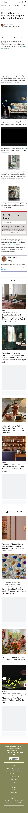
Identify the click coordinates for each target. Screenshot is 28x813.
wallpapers (5, 48)
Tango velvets (22, 46)
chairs (23, 148)
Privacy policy (14, 773)
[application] (14, 136)
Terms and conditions (14, 771)
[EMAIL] (11, 261)
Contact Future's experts (14, 768)
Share (4, 37)
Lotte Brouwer (9, 24)
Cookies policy (14, 776)
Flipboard (14, 798)
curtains (15, 244)
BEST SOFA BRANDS (14, 5)
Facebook (14, 787)
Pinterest (14, 784)
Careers (14, 779)
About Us (14, 765)
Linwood (13, 43)
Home (2, 9)
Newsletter (24, 37)
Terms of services (19, 226)
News (8, 9)
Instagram (14, 782)
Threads (14, 792)
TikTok (14, 790)
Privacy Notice (21, 227)
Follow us (17, 37)
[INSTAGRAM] (9, 261)
